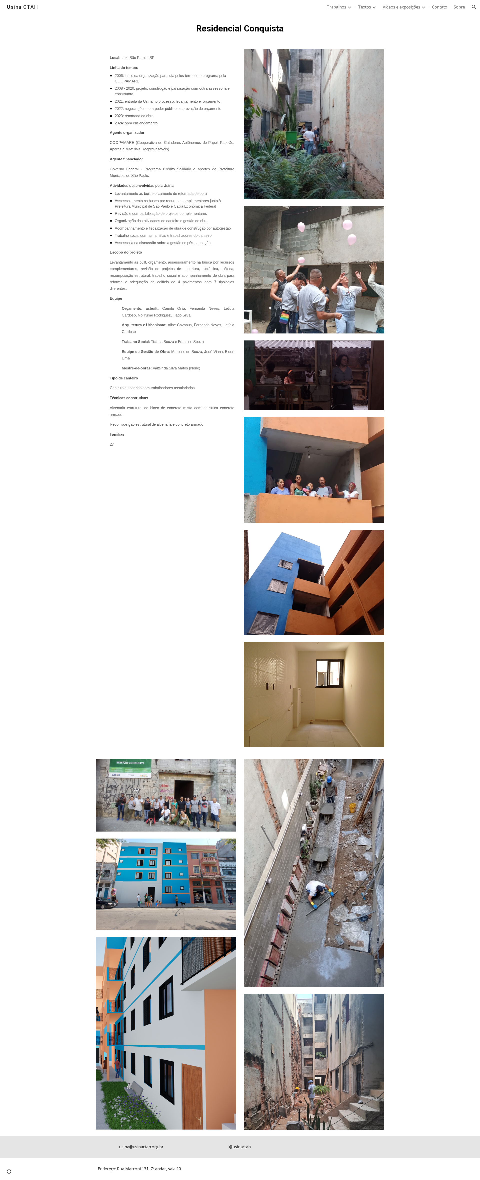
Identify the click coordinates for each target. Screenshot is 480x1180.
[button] (474, 7)
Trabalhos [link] (336, 7)
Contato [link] (439, 7)
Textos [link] (364, 7)
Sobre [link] (459, 7)
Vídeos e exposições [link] (401, 7)
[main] (240, 28)
